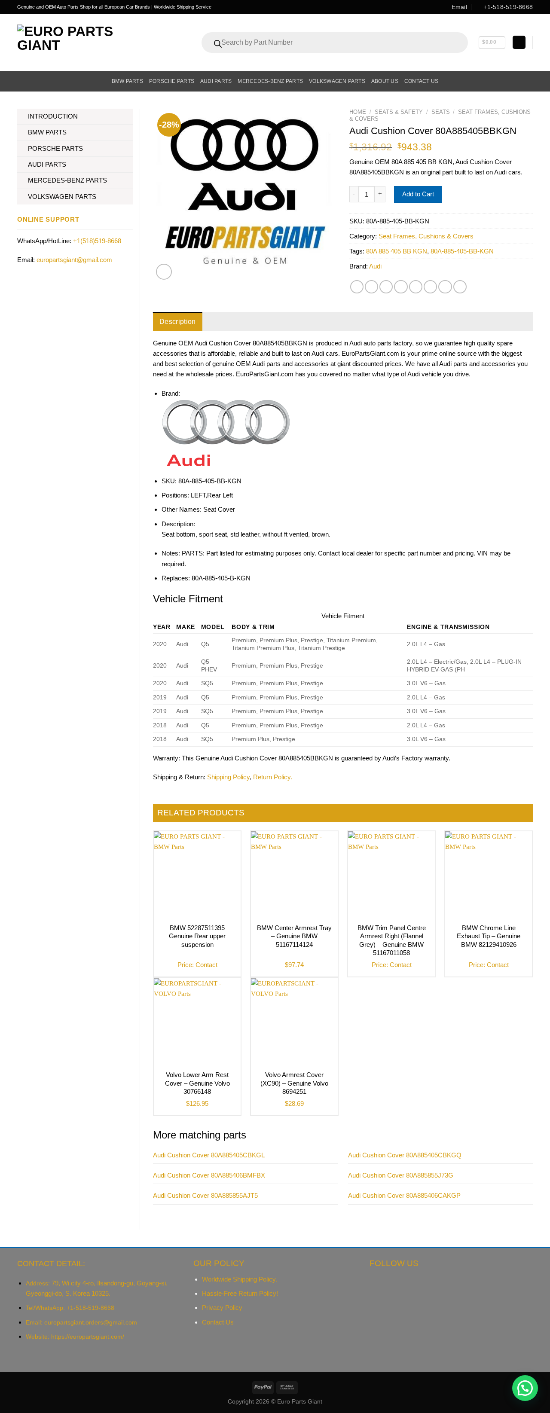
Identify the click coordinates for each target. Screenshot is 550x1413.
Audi (375, 266)
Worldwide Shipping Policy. (239, 1279)
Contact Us (218, 1322)
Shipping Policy (228, 777)
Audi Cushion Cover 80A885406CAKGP (404, 1195)
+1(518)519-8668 (97, 240)
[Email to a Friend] (386, 286)
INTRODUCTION (53, 116)
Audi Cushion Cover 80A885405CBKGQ (404, 1155)
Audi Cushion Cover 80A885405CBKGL (209, 1155)
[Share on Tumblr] (445, 286)
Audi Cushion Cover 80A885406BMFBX (209, 1175)
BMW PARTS (47, 132)
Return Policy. (272, 777)
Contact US (421, 81)
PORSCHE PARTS (55, 148)
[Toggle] (130, 117)
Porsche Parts (171, 81)
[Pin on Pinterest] (400, 286)
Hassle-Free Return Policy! (240, 1293)
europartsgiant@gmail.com (74, 259)
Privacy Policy (222, 1307)
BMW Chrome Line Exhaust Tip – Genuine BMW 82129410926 (488, 936)
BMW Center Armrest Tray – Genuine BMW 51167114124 (294, 936)
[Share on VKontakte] (415, 286)
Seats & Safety (399, 112)
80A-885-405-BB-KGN (462, 251)
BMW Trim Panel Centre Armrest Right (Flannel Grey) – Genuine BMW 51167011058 (392, 940)
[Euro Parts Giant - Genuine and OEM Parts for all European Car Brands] (84, 42)
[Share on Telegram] (460, 286)
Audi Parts (216, 81)
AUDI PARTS (47, 164)
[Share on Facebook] (357, 286)
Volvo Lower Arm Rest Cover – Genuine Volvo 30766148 (197, 1083)
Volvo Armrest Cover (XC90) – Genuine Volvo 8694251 (294, 1083)
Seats (440, 112)
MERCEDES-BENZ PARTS (67, 180)
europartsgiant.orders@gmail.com (90, 1322)
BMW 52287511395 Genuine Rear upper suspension (197, 936)
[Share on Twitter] (371, 286)
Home (357, 112)
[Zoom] (164, 272)
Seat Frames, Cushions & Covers (426, 236)
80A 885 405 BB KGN (396, 251)
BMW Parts (127, 81)
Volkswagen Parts (337, 81)
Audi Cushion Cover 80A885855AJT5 (205, 1195)
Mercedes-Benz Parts (270, 81)
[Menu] (22, 81)
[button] (525, 1388)
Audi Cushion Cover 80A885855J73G (400, 1175)
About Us (384, 81)
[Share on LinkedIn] (430, 286)
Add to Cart (418, 194)
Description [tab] (177, 321)
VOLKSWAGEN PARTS (62, 196)
